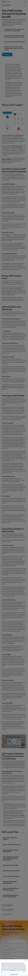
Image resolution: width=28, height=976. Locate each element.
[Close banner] (25, 960)
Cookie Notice (12, 970)
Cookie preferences (14, 974)
